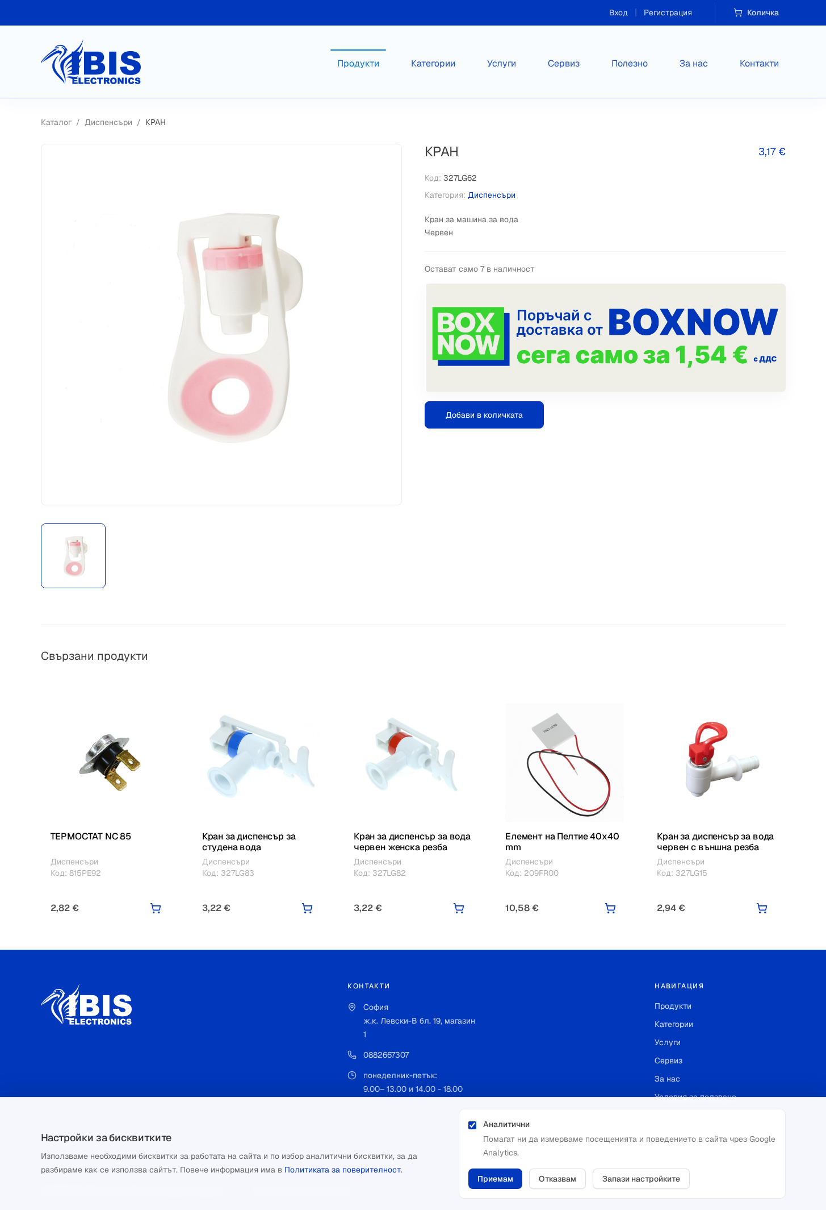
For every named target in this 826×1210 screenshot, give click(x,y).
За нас (694, 63)
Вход (618, 12)
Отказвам (557, 1179)
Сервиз (564, 63)
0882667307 (386, 1055)
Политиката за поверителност (342, 1170)
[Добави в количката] (155, 908)
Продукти (358, 63)
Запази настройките (641, 1179)
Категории (433, 63)
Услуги (501, 63)
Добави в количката (484, 415)
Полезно (629, 63)
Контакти (759, 63)
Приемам (495, 1179)
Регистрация (668, 12)
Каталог (56, 122)
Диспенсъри (108, 122)
